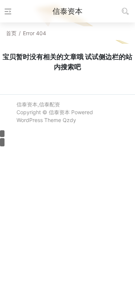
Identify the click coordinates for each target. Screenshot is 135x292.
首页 (11, 33)
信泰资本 (59, 112)
